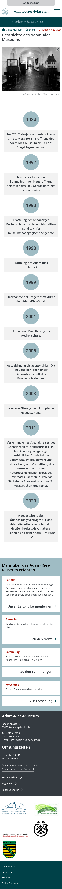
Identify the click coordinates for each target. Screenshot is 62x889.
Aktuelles (12, 619)
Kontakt (6, 877)
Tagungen (7, 783)
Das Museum (15, 29)
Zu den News (42, 639)
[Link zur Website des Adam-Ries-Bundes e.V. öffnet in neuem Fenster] (41, 828)
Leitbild (10, 579)
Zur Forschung (41, 701)
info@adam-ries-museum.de (25, 739)
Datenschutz (8, 866)
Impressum (8, 871)
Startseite (3, 30)
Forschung (12, 684)
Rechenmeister (10, 777)
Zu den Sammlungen (36, 671)
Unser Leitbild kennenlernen (30, 606)
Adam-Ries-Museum (31, 11)
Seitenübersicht (10, 789)
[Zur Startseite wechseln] (5, 11)
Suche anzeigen (31, 2)
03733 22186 (13, 733)
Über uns (30, 29)
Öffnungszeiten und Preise (16, 769)
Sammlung (13, 652)
